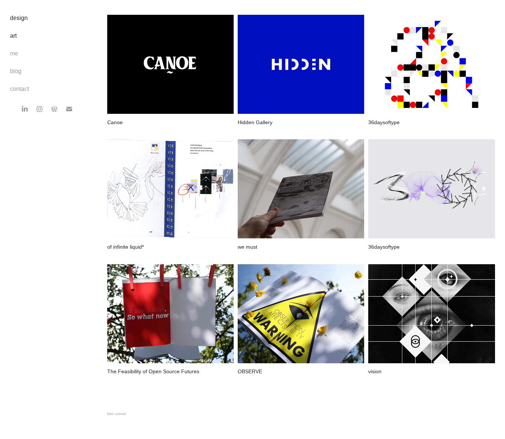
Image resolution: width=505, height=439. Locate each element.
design (19, 18)
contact (19, 89)
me (14, 53)
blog (15, 71)
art (13, 36)
